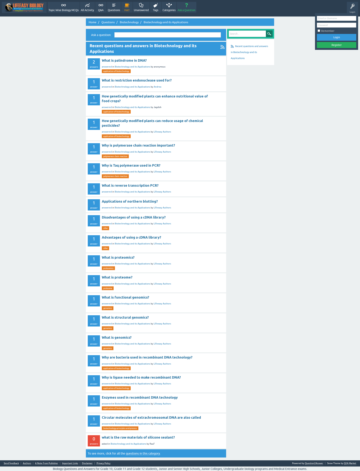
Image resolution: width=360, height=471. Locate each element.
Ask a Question (186, 10)
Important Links (70, 463)
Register (337, 44)
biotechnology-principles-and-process (120, 428)
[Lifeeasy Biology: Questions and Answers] (24, 7)
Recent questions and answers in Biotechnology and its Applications (249, 52)
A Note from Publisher (46, 463)
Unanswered (141, 10)
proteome (107, 288)
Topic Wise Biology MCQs (64, 10)
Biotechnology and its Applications (132, 66)
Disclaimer (87, 463)
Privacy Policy (103, 463)
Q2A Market (350, 463)
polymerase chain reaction (115, 156)
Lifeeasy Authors (162, 131)
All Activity (87, 10)
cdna (105, 228)
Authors (27, 463)
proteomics (108, 268)
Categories (169, 10)
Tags (155, 10)
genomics (107, 308)
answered (107, 66)
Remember (327, 30)
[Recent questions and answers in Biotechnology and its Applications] (222, 48)
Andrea (157, 86)
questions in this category (143, 453)
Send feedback (11, 463)
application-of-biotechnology (116, 71)
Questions (114, 10)
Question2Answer (314, 463)
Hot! (127, 10)
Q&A (101, 10)
